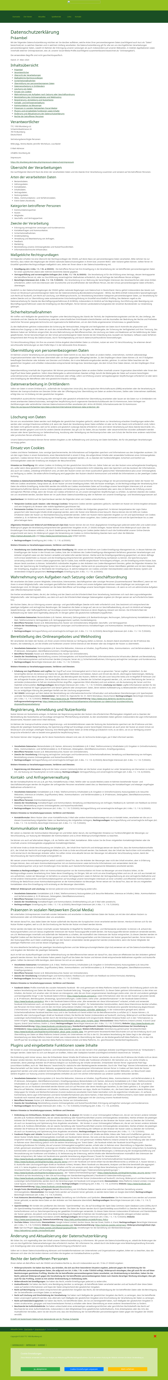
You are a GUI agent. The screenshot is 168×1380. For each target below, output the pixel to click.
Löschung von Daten (23, 89)
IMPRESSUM (30, 1345)
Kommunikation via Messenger (28, 105)
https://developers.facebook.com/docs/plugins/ (53, 1139)
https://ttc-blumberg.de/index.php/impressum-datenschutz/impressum (42, 162)
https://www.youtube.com (61, 1225)
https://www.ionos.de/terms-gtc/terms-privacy (111, 698)
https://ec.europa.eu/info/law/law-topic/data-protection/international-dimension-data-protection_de (55, 407)
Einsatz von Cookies (23, 91)
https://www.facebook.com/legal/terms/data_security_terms (41, 1161)
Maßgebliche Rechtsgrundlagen (28, 78)
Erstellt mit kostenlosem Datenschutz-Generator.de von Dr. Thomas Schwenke (45, 1319)
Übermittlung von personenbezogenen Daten (34, 83)
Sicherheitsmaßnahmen (24, 80)
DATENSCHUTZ (18, 1345)
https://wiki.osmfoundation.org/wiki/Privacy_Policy (86, 1219)
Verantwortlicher (21, 72)
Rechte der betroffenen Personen (29, 116)
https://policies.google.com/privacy (110, 1225)
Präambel (18, 69)
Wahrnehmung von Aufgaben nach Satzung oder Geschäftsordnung (44, 94)
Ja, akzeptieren (40, 1369)
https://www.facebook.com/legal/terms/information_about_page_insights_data (64, 1020)
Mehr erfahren (127, 1369)
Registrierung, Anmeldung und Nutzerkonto (33, 100)
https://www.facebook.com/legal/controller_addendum (38, 1159)
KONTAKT (41, 1345)
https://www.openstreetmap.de (28, 1219)
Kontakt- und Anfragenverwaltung (29, 102)
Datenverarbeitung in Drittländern (29, 86)
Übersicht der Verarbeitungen (27, 75)
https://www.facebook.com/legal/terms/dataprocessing (38, 1172)
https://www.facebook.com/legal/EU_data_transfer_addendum (54, 1029)
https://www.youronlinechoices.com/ (56, 536)
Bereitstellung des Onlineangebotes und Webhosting (37, 97)
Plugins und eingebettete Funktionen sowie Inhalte (36, 111)
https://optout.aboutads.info (23, 536)
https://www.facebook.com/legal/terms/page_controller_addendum (76, 1009)
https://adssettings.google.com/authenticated (34, 1230)
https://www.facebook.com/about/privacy (54, 1026)
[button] (29, 16)
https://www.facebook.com (142, 1023)
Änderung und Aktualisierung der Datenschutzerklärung (39, 113)
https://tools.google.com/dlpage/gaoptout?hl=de (55, 1227)
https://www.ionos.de (59, 698)
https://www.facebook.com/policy (81, 996)
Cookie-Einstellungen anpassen (84, 1369)
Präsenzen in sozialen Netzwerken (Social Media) (35, 108)
